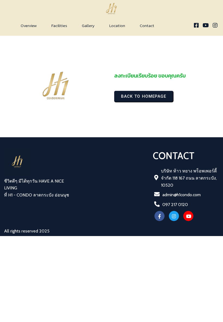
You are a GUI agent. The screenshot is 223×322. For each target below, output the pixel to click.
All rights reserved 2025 (26, 231)
